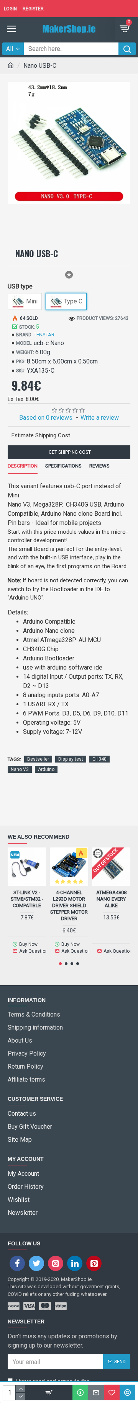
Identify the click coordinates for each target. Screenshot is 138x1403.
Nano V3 (20, 769)
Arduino (46, 769)
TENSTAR (44, 334)
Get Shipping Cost (69, 452)
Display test (70, 759)
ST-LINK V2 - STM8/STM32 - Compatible (27, 899)
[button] (60, 963)
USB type (20, 286)
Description (23, 466)
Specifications (63, 466)
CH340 (99, 759)
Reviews (99, 466)
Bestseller (38, 759)
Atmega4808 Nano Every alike (111, 899)
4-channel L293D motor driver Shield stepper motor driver (69, 905)
